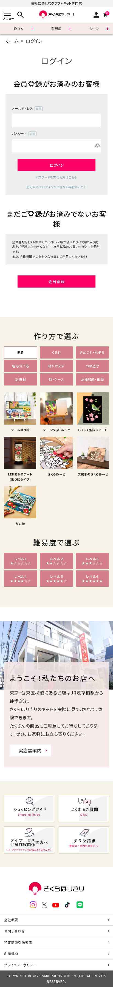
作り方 (19, 28)
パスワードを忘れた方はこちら (56, 177)
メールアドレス (25, 108)
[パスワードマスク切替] (97, 145)
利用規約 (11, 953)
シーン (94, 28)
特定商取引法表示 (18, 942)
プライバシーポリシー (20, 965)
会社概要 (11, 919)
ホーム (12, 40)
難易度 (56, 28)
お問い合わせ (14, 931)
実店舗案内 (30, 750)
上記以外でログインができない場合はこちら (56, 187)
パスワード (22, 133)
